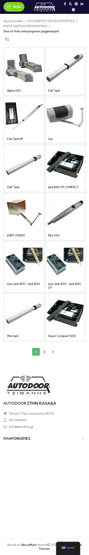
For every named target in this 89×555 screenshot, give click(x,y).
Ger (50, 139)
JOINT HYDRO (16, 235)
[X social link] (70, 4)
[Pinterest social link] (76, 4)
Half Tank (13, 187)
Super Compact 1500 (62, 336)
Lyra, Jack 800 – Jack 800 (23, 284)
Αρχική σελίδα (13, 21)
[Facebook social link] (65, 4)
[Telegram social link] (73, 10)
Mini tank (12, 336)
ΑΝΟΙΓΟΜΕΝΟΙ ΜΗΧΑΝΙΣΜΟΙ (25, 26)
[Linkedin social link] (82, 4)
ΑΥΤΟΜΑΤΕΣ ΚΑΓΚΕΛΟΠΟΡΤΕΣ (51, 21)
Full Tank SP (15, 139)
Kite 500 (54, 235)
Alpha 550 (14, 90)
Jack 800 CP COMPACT (63, 187)
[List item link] (44, 420)
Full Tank (54, 90)
